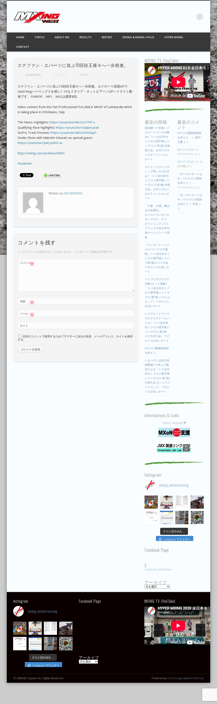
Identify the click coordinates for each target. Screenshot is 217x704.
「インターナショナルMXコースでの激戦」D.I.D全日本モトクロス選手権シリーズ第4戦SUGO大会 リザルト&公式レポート (157, 258)
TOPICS (40, 37)
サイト (24, 326)
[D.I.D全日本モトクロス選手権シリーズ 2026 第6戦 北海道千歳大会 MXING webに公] (197, 502)
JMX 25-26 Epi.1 (186, 149)
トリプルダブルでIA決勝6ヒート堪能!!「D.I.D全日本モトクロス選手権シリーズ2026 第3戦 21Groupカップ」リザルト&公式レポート (157, 292)
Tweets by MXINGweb (158, 569)
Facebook (165, 16)
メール (27, 314)
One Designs (175, 678)
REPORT (107, 37)
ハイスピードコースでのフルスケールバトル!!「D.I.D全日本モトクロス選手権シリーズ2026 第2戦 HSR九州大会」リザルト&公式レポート (157, 327)
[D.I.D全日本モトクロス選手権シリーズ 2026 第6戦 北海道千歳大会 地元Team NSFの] (197, 517)
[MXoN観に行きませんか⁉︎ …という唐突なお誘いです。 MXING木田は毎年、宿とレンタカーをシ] (151, 502)
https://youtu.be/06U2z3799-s (72, 122)
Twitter (173, 16)
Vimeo (191, 16)
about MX (62, 37)
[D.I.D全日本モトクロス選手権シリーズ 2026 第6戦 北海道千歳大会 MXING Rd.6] (181, 517)
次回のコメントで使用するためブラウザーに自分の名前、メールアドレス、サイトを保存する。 (75, 338)
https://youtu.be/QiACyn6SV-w (40, 143)
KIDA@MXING (33, 75)
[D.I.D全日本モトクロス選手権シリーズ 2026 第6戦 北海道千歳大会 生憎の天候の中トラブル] (151, 517)
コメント (27, 263)
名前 (27, 302)
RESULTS (85, 37)
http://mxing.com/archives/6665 (41, 153)
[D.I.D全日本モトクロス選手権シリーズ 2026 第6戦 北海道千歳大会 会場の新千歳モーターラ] (166, 517)
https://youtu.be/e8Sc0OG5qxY (73, 132)
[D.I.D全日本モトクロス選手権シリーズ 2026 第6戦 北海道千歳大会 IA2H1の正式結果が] (181, 502)
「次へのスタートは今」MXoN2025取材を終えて (189, 178)
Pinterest (182, 16)
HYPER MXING (173, 37)
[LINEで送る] (52, 175)
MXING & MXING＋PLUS (138, 37)
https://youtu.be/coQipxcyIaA (77, 127)
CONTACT (22, 47)
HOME (20, 37)
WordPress (197, 678)
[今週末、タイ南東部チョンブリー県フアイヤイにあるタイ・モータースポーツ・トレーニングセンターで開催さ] (166, 502)
